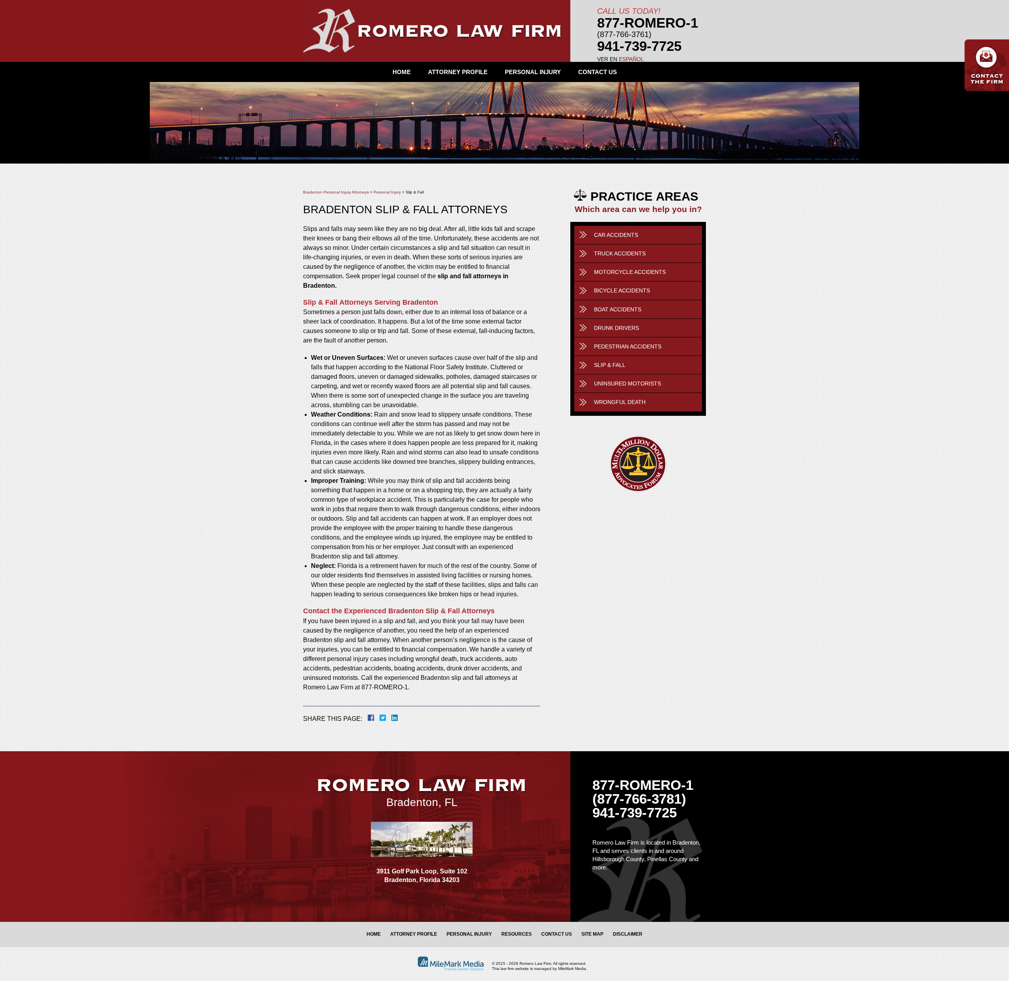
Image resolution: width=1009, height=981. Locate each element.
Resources (516, 934)
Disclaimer (627, 934)
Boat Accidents (617, 309)
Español (631, 59)
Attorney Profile (458, 72)
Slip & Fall (610, 365)
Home (402, 72)
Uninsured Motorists (627, 383)
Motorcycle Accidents (630, 272)
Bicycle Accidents (622, 290)
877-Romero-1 (647, 22)
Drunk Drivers (616, 328)
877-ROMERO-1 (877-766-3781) (642, 791)
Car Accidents (616, 235)
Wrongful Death (620, 402)
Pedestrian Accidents (627, 346)
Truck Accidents (620, 253)
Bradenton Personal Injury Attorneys (336, 192)
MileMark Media (572, 968)
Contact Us (597, 72)
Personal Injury (533, 72)
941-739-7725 (639, 46)
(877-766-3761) (624, 34)
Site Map (592, 934)
